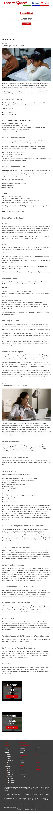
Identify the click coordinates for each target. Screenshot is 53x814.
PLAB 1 (4, 112)
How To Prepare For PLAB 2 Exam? (15, 386)
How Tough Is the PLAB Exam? (13, 45)
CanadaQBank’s (28, 333)
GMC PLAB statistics (35, 89)
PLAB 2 (4, 114)
